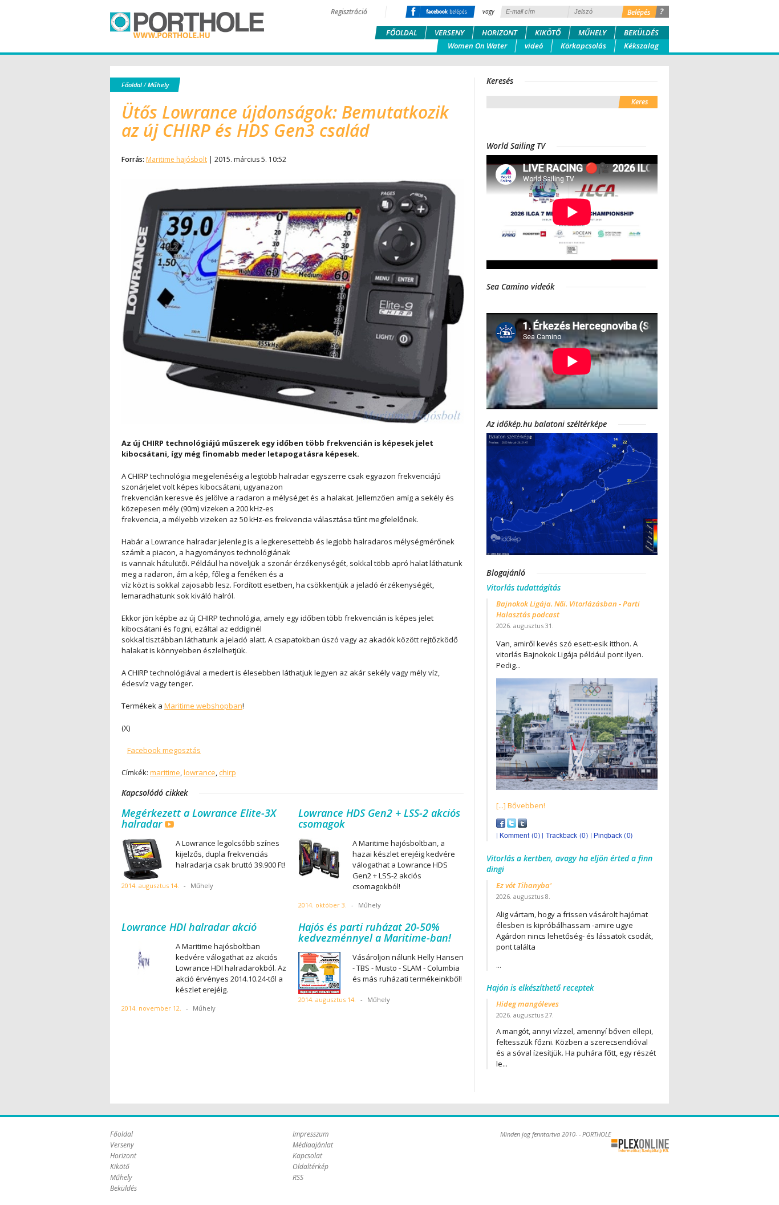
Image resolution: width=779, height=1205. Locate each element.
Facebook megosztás (164, 750)
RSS (298, 1177)
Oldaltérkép (310, 1166)
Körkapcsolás (583, 45)
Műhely (592, 32)
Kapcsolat (307, 1156)
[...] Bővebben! (520, 805)
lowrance (200, 772)
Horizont (499, 32)
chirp (227, 772)
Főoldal (401, 32)
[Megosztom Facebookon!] (500, 825)
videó (534, 45)
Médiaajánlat (313, 1145)
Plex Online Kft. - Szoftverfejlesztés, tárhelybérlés (640, 1146)
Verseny (449, 32)
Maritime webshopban (203, 706)
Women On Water (477, 45)
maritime (165, 772)
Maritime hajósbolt (176, 159)
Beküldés (641, 32)
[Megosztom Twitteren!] (511, 825)
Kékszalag (641, 45)
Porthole (187, 25)
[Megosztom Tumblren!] (522, 825)
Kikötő (548, 32)
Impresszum (310, 1134)
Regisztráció (349, 12)
